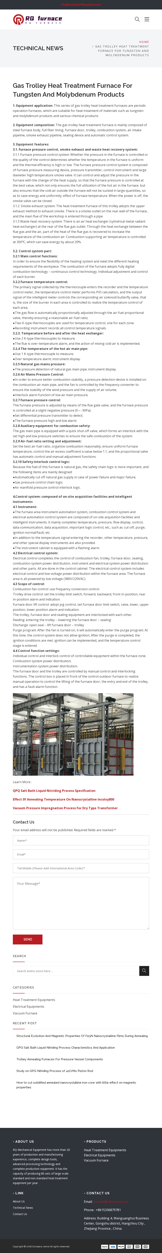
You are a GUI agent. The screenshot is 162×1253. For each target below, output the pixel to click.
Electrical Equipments (28, 1006)
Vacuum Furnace (25, 1013)
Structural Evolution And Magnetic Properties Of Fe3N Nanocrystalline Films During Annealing (82, 1036)
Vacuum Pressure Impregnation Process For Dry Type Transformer (65, 808)
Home (144, 42)
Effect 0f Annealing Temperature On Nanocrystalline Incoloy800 (63, 799)
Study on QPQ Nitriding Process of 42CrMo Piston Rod (54, 1071)
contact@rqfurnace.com (110, 1201)
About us (19, 1201)
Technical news (23, 1208)
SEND (28, 939)
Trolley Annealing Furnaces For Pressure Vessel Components (59, 1059)
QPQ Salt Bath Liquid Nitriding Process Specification (54, 790)
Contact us (20, 1214)
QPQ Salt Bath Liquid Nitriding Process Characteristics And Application (65, 1047)
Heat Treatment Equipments (34, 1000)
